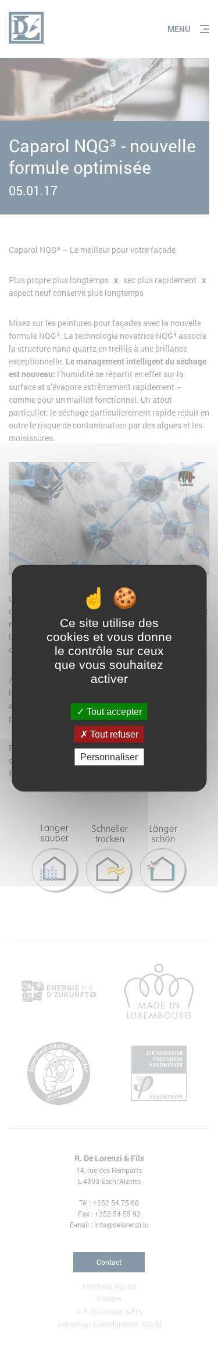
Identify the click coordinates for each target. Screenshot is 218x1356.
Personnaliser (109, 757)
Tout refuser (113, 734)
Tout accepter (113, 711)
